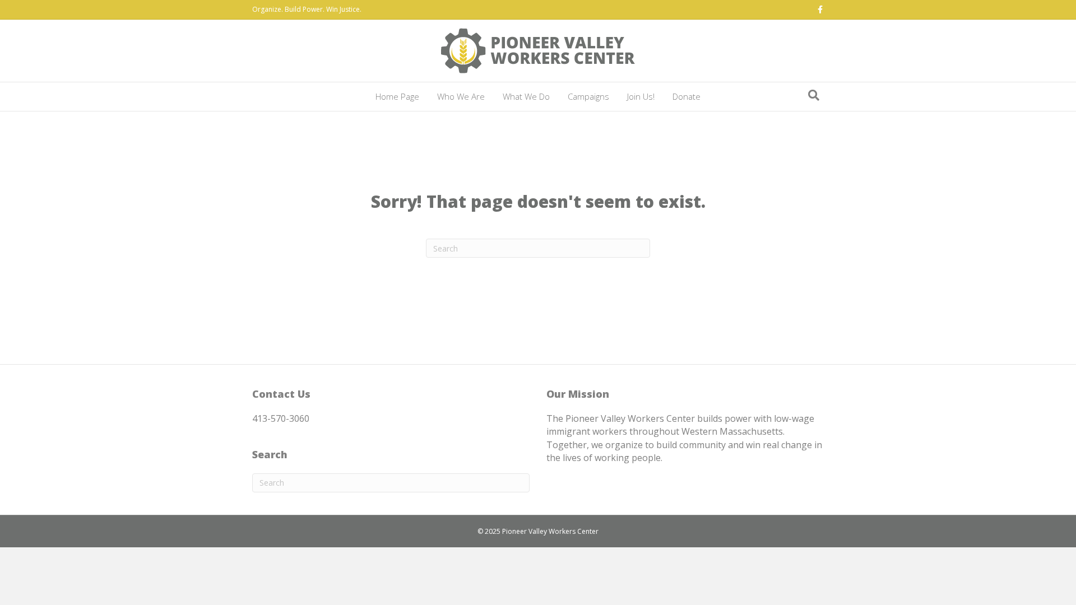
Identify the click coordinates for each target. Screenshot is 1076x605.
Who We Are (461, 96)
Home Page (397, 96)
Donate (686, 96)
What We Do (526, 96)
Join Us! (641, 96)
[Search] (814, 95)
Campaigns (588, 96)
